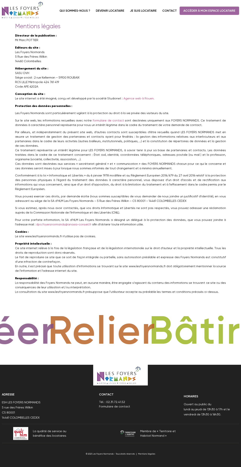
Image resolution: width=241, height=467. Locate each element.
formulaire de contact (108, 120)
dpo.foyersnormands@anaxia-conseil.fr (63, 224)
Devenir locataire (110, 10)
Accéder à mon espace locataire (209, 10)
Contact (169, 10)
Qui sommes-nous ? (74, 10)
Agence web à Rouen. (139, 98)
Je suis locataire (143, 10)
